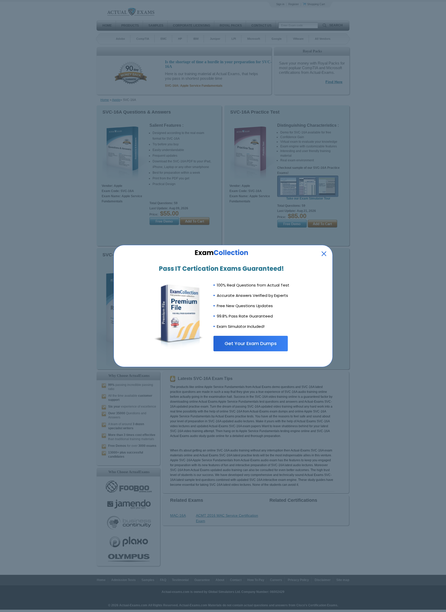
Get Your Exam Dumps (251, 343)
